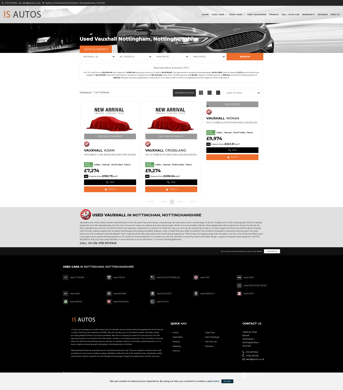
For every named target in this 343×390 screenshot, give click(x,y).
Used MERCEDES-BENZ (255, 285)
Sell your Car (290, 14)
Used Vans (236, 14)
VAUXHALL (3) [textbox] (90, 56)
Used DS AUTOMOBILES (168, 277)
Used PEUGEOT (164, 293)
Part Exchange (256, 14)
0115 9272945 (10, 3)
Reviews (323, 14)
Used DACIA (119, 277)
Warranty (308, 14)
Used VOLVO (162, 301)
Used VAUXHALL (121, 301)
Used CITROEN (77, 277)
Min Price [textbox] (163, 56)
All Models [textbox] (127, 56)
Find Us (335, 14)
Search (245, 56)
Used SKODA (76, 301)
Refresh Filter (184, 93)
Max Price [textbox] (199, 56)
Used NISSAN (119, 293)
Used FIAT (205, 277)
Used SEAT (248, 293)
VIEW (111, 182)
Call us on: (98, 243)
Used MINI (75, 293)
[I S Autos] (22, 12)
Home (205, 14)
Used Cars (217, 14)
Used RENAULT (207, 293)
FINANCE (112, 189)
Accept (227, 381)
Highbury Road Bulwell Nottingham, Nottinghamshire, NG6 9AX (74, 3)
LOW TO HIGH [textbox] (234, 93)
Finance (274, 14)
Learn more (212, 381)
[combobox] (98, 56)
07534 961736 (251, 356)
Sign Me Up (272, 251)
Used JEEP (248, 277)
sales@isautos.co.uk (31, 3)
